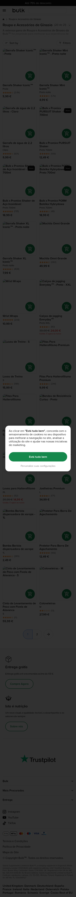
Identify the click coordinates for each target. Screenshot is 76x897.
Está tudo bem (38, 457)
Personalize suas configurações (38, 466)
